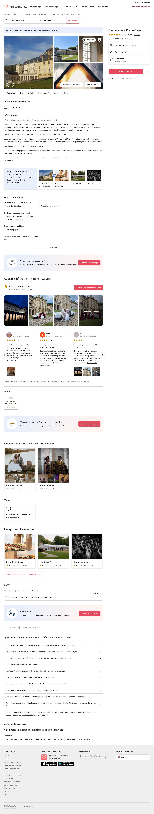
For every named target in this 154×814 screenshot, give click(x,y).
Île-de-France (44, 14)
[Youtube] (100, 756)
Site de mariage (9, 795)
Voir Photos (93, 85)
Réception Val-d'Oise (12, 628)
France (123, 757)
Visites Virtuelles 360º (71, 85)
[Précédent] (4, 355)
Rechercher (73, 20)
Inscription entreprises (12, 782)
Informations (11, 93)
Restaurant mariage (55, 739)
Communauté (102, 7)
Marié (84, 7)
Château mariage (29, 14)
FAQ (22, 93)
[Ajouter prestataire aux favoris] (99, 40)
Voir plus (53, 247)
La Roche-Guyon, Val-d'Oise (122, 39)
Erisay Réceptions (14, 562)
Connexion (135, 7)
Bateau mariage (84, 739)
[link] (20, 470)
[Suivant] (102, 355)
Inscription (145, 7)
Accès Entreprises (143, 2)
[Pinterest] (90, 756)
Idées (92, 7)
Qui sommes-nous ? (11, 785)
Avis (31, 93)
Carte (66, 93)
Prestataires (66, 7)
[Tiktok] (105, 756)
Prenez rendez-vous (90, 613)
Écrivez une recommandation (89, 288)
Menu (56, 93)
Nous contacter (125, 71)
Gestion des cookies (11, 769)
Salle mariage (70, 739)
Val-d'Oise (55, 14)
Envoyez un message (89, 263)
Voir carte (96, 593)
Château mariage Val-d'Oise (30, 628)
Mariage (7, 14)
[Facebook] (81, 756)
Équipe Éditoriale (10, 788)
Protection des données (12, 765)
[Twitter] (86, 756)
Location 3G (45, 562)
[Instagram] (95, 756)
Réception (17, 14)
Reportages (43, 93)
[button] (53, 178)
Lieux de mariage (51, 7)
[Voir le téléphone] (147, 71)
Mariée (76, 7)
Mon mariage (35, 7)
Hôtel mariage (40, 739)
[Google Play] (66, 766)
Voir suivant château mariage (15, 724)
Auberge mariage (26, 739)
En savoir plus (9, 160)
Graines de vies (80, 562)
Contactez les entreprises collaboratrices (23, 574)
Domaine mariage (10, 739)
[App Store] (49, 766)
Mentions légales (10, 759)
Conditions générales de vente (15, 762)
